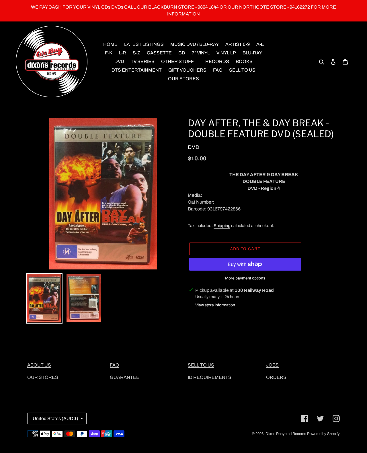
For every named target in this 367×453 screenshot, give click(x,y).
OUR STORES (42, 377)
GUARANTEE (124, 377)
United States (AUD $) (55, 418)
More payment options (245, 278)
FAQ (114, 365)
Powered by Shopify (323, 434)
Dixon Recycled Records (286, 434)
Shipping (222, 225)
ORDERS (276, 377)
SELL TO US (201, 365)
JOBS (272, 365)
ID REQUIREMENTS (209, 377)
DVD (194, 147)
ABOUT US (39, 365)
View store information (215, 305)
